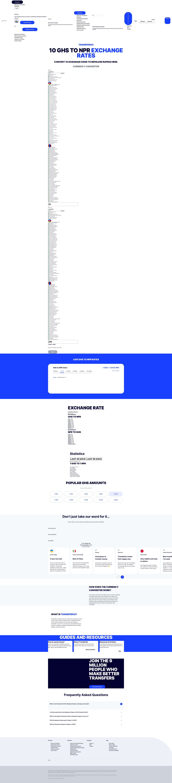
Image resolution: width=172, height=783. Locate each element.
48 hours (55, 371)
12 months (89, 371)
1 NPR (69, 434)
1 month (68, 371)
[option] (86, 74)
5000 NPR (69, 442)
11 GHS (56, 500)
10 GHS (69, 420)
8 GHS (86, 494)
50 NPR (69, 437)
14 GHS (101, 500)
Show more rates (71, 444)
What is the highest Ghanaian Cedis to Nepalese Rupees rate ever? (69, 716)
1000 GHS (69, 425)
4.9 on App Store (52, 528)
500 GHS (69, 424)
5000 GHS (69, 426)
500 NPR (69, 439)
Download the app (97, 686)
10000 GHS (69, 427)
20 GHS (69, 421)
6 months (82, 371)
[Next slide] (122, 577)
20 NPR (69, 436)
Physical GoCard (30, 29)
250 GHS (69, 423)
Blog (120, 651)
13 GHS (86, 500)
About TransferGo (90, 649)
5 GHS (69, 419)
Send (52, 352)
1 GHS (69, 418)
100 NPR (69, 438)
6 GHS (56, 494)
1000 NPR (69, 440)
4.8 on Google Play (52, 534)
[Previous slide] (118, 577)
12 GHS (71, 500)
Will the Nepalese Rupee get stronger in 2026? (63, 720)
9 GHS (101, 494)
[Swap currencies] (48, 206)
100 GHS (69, 422)
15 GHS (116, 500)
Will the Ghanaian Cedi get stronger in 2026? (63, 724)
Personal (17, 2)
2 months (75, 371)
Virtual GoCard (27, 22)
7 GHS (71, 494)
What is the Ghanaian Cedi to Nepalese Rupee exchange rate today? (69, 704)
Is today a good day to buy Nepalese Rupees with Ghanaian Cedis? (69, 712)
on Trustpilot (50, 540)
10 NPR (69, 435)
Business (79, 13)
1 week (62, 371)
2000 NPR (69, 441)
